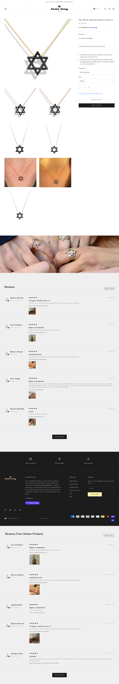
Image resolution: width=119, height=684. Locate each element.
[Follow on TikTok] (15, 510)
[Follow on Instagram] (10, 510)
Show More (59, 437)
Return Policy (73, 481)
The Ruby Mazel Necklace (38, 612)
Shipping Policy (74, 487)
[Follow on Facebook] (5, 510)
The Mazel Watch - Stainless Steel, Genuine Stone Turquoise (46, 663)
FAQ (71, 493)
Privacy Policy (73, 484)
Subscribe (94, 494)
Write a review (109, 288)
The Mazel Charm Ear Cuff (38, 416)
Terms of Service (74, 490)
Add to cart (96, 100)
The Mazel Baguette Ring (38, 389)
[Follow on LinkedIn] (20, 510)
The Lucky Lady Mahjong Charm (39, 332)
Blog (71, 496)
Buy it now (96, 105)
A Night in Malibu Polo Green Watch (40, 305)
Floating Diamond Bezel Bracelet (39, 359)
